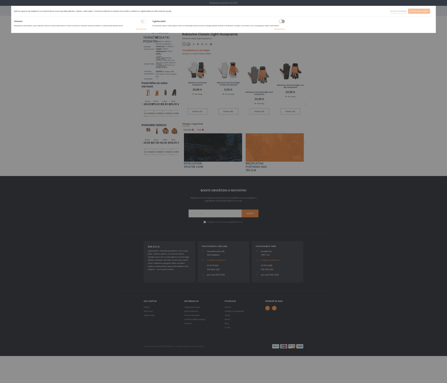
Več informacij (141, 29)
